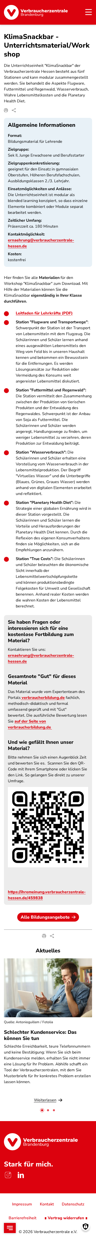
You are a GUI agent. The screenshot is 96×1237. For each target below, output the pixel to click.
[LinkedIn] (20, 1175)
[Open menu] (10, 1228)
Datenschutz (73, 1204)
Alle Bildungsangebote (45, 917)
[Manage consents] (85, 1226)
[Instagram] (7, 1175)
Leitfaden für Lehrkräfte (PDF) (44, 313)
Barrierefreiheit (22, 1218)
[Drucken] (6, 110)
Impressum (22, 1204)
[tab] (42, 1110)
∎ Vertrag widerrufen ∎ (66, 1218)
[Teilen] (14, 110)
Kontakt (47, 1204)
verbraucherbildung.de (43, 697)
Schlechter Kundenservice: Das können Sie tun (40, 1035)
